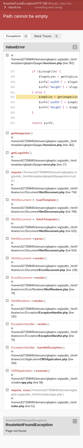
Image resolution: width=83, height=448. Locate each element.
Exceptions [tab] (16, 36)
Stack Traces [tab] (45, 36)
